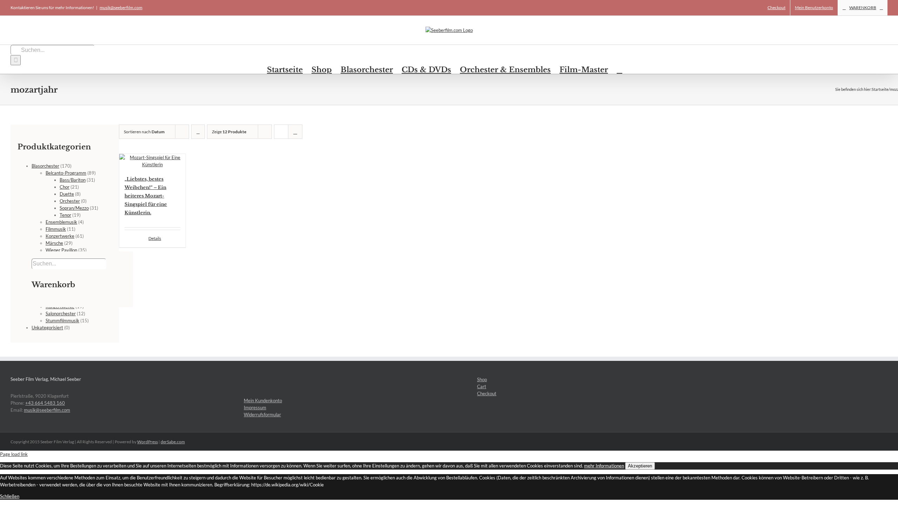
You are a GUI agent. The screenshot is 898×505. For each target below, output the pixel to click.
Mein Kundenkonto (263, 400)
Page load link (14, 454)
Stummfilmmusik (62, 320)
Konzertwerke (60, 236)
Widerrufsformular (262, 414)
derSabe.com (173, 441)
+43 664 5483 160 (45, 403)
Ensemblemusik (61, 222)
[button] (619, 69)
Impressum (255, 407)
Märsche (54, 243)
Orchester (70, 201)
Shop (482, 379)
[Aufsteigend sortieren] (198, 131)
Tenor (65, 215)
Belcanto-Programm (66, 173)
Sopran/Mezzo (74, 208)
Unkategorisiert (47, 327)
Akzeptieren (640, 466)
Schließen (9, 496)
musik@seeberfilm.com (121, 7)
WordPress (147, 441)
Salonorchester (61, 313)
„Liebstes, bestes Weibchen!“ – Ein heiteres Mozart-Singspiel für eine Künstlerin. (146, 196)
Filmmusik (56, 229)
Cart (481, 386)
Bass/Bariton (73, 180)
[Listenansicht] (295, 132)
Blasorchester (45, 166)
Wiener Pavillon (61, 250)
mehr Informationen (604, 466)
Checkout (486, 393)
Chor (64, 187)
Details (154, 238)
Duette (67, 194)
